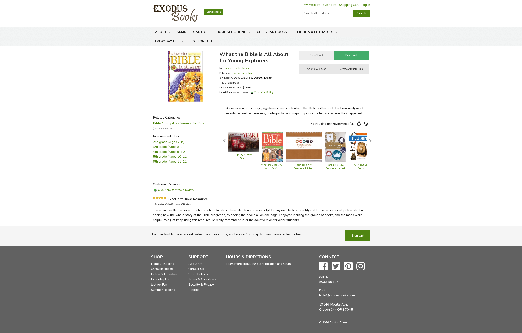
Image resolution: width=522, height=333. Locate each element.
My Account (311, 5)
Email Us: (325, 290)
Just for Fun (200, 41)
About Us (195, 264)
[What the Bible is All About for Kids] (272, 146)
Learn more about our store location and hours (258, 264)
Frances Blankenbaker (236, 68)
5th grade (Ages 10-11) (170, 156)
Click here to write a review (176, 190)
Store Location (214, 11)
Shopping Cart (349, 5)
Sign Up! (358, 235)
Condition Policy (263, 92)
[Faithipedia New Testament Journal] (335, 146)
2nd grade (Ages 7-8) (168, 142)
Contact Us (196, 269)
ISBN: (257, 77)
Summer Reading (191, 32)
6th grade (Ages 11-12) (170, 161)
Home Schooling (231, 32)
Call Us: (324, 277)
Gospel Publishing (242, 73)
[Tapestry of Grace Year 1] (243, 141)
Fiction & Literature (315, 32)
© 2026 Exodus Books (333, 322)
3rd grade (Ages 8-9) (168, 147)
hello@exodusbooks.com (337, 295)
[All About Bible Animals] (362, 146)
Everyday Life (167, 41)
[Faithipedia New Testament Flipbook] (304, 146)
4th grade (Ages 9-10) (169, 151)
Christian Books (272, 32)
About (161, 32)
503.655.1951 (330, 282)
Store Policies (198, 274)
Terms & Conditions (202, 279)
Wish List (329, 5)
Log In (365, 5)
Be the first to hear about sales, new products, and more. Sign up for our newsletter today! (226, 234)
